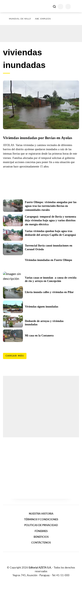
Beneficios (41, 537)
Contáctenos (41, 543)
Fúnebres (41, 531)
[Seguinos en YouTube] (43, 580)
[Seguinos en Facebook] (35, 580)
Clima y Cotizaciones (47, 6)
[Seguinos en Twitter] (39, 580)
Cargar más (15, 356)
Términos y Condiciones (41, 519)
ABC (10, 6)
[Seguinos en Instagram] (47, 580)
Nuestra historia (41, 514)
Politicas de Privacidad (41, 525)
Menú (76, 6)
